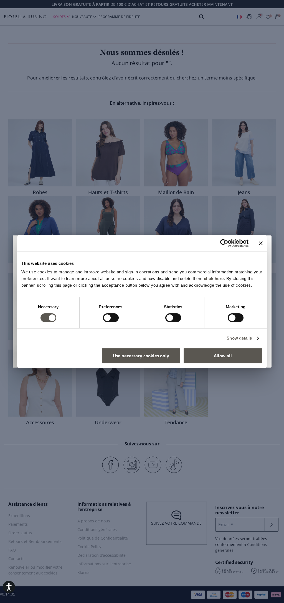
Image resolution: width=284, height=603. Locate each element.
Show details (239, 338)
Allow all (223, 355)
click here (214, 278)
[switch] (111, 317)
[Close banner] (261, 243)
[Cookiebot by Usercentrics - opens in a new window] (224, 243)
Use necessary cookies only (141, 355)
